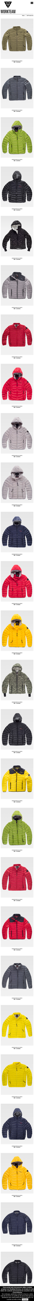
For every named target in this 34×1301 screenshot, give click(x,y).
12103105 (17, 238)
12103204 (17, 879)
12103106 (17, 41)
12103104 (17, 287)
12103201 (17, 485)
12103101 (17, 139)
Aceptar (25, 1299)
